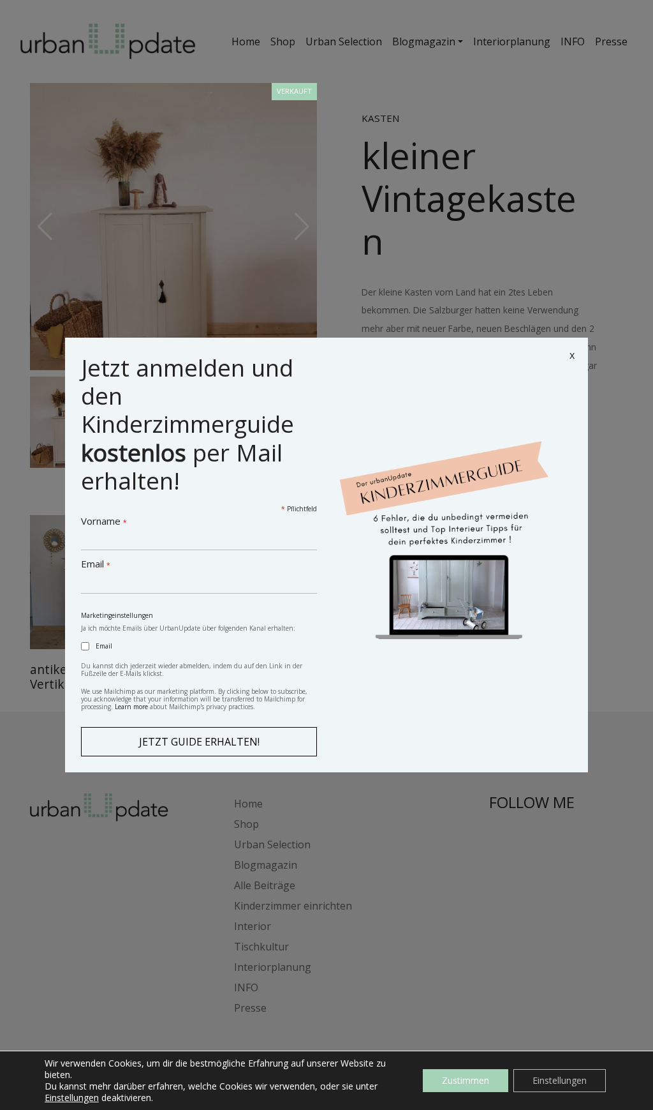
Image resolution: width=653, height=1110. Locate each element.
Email (95, 563)
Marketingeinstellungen (117, 615)
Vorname (104, 520)
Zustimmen (465, 1080)
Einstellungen (72, 1098)
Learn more (131, 706)
